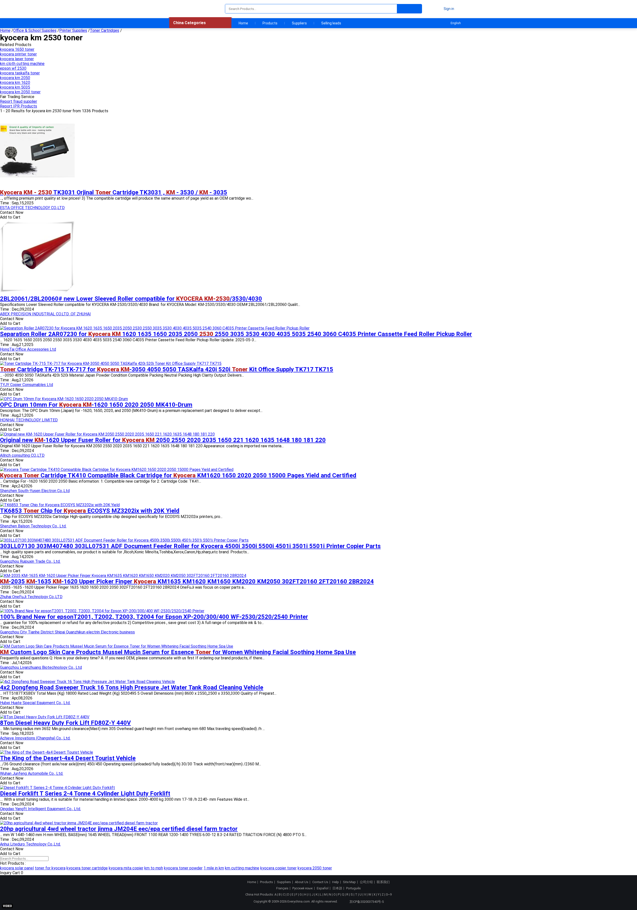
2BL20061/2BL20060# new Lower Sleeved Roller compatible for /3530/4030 (131, 298)
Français (282, 888)
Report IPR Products (18, 106)
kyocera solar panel (17, 868)
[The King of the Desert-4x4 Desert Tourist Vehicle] (46, 752)
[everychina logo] (183, 8)
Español (322, 888)
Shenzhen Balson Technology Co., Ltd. (33, 526)
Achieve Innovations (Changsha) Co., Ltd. (35, 738)
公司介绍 (366, 882)
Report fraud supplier (18, 101)
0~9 (389, 894)
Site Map (349, 882)
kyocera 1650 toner (17, 49)
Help (335, 882)
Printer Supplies (73, 30)
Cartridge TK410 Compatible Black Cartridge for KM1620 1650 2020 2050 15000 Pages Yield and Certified (178, 475)
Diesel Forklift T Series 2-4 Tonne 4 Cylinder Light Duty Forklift (85, 793)
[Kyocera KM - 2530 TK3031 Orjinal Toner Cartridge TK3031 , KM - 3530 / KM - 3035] (37, 186)
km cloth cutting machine (22, 63)
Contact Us (320, 882)
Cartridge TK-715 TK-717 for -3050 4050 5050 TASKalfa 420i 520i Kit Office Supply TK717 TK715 (166, 369)
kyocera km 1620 (15, 82)
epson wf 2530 (13, 68)
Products (270, 23)
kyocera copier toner (278, 868)
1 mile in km (214, 868)
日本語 (337, 888)
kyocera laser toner (17, 59)
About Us (301, 882)
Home (243, 23)
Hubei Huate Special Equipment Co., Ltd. (35, 702)
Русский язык (302, 888)
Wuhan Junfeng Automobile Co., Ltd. (31, 773)
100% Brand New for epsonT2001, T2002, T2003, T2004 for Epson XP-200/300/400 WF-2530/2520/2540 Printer (154, 616)
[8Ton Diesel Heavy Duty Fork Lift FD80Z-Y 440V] (44, 717)
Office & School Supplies (34, 30)
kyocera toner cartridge (87, 868)
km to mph (153, 868)
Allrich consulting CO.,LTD (22, 455)
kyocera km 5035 (15, 87)
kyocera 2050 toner (315, 868)
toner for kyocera (50, 868)
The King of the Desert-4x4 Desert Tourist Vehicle (68, 758)
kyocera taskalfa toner (20, 73)
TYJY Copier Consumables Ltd (26, 384)
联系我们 (383, 882)
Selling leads (331, 23)
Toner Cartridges (104, 30)
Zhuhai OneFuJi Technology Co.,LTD (31, 596)
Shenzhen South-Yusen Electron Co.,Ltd (35, 490)
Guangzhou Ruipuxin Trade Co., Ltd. (30, 561)
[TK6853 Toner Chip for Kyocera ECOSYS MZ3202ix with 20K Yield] (60, 505)
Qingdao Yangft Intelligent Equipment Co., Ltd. (40, 808)
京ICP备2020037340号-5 (366, 902)
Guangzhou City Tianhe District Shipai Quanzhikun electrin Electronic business (67, 632)
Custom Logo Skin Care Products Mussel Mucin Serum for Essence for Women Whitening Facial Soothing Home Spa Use (178, 652)
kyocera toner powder (183, 868)
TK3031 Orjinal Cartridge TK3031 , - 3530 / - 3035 (113, 192)
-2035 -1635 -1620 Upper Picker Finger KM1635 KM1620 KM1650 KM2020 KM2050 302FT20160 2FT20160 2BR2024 (187, 581)
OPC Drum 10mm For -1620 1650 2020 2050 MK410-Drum (96, 404)
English (456, 23)
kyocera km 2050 (15, 77)
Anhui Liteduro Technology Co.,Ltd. (30, 844)
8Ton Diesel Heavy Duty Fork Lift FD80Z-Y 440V (65, 722)
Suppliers (299, 23)
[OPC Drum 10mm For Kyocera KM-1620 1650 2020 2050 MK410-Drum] (64, 399)
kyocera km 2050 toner (20, 92)
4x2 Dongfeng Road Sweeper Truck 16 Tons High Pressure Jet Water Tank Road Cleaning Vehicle (131, 687)
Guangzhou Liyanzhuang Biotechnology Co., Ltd (41, 667)
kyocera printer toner (18, 54)
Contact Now (11, 212)
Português (353, 888)
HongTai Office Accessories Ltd (28, 349)
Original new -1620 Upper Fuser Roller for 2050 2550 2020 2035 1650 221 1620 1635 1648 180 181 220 (163, 440)
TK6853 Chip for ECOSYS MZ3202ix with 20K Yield (89, 510)
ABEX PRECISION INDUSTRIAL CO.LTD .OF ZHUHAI (45, 314)
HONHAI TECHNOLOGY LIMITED (29, 420)
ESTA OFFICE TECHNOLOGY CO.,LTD (32, 207)
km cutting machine (242, 868)
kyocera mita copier (126, 868)
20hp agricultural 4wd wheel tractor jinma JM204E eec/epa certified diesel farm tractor (119, 828)
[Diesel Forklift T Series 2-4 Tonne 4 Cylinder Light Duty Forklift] (57, 787)
